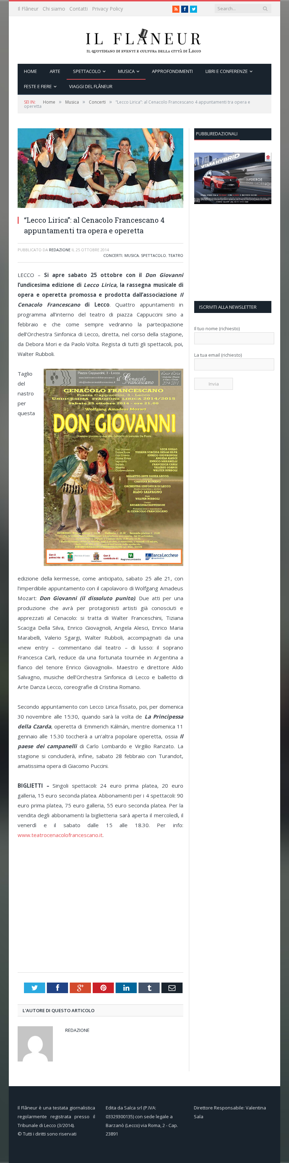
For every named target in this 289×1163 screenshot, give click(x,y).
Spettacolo (87, 71)
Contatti (78, 8)
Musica (126, 71)
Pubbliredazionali (217, 134)
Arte (55, 71)
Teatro (175, 255)
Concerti (112, 255)
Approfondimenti (172, 71)
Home (30, 71)
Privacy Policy (107, 8)
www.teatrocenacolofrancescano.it (60, 834)
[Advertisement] (102, 916)
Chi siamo (54, 8)
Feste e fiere (38, 86)
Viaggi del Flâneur (90, 86)
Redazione (59, 249)
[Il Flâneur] (144, 40)
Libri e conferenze (226, 71)
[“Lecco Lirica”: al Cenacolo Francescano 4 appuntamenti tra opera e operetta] (100, 206)
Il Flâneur (28, 8)
